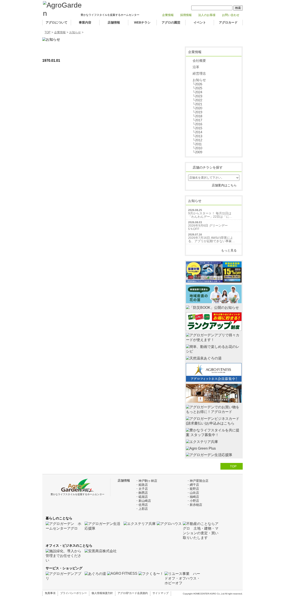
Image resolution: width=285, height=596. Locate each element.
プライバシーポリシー (73, 593)
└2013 (197, 136)
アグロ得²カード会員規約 (133, 593)
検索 (238, 8)
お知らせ (75, 32)
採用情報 (186, 15)
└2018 (197, 116)
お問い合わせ (230, 15)
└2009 (197, 152)
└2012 (197, 140)
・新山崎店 (143, 500)
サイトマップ (161, 593)
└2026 (197, 84)
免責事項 (50, 593)
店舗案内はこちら (224, 185)
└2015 (197, 128)
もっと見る (229, 250)
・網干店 (193, 484)
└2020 (197, 108)
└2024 (197, 92)
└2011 (197, 144)
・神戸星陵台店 (197, 480)
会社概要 (199, 60)
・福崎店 (193, 496)
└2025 (197, 88)
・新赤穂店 (194, 504)
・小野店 (193, 500)
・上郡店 (141, 508)
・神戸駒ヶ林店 (146, 480)
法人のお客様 (207, 15)
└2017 (197, 120)
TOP (48, 32)
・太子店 (141, 488)
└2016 (197, 124)
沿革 (196, 67)
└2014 (197, 132)
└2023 (197, 96)
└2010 (197, 148)
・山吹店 (193, 492)
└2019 (197, 112)
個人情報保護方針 (102, 593)
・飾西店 (141, 492)
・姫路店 (141, 484)
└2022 (197, 100)
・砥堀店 (141, 496)
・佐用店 (141, 504)
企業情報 (168, 15)
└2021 (197, 104)
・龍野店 (193, 488)
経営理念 (199, 73)
